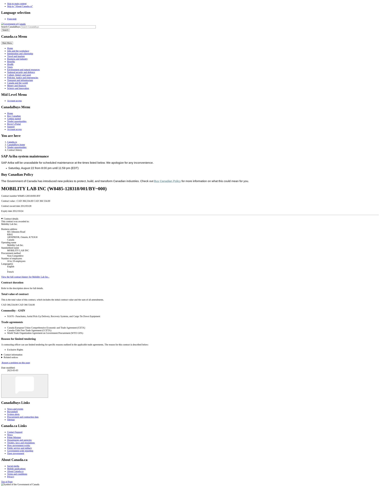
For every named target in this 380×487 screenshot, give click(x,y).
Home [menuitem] (10, 48)
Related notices (11, 357)
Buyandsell (12, 411)
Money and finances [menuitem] (16, 85)
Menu (7, 43)
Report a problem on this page (16, 362)
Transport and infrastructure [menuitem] (20, 80)
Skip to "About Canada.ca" (20, 6)
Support (11, 126)
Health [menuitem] (10, 64)
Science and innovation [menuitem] (18, 88)
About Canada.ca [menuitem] (15, 471)
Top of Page (7, 481)
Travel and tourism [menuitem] (16, 56)
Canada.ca (12, 142)
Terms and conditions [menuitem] (17, 474)
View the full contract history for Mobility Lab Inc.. (25, 277)
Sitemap (11, 419)
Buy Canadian (14, 116)
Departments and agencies (19, 440)
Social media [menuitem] (13, 466)
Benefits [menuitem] (11, 61)
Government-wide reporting (20, 450)
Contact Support (14, 432)
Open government (15, 453)
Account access (14, 100)
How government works (18, 445)
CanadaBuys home (16, 144)
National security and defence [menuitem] (21, 72)
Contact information (13, 354)
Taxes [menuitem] (10, 67)
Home (10, 113)
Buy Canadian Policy (167, 181)
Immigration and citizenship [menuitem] (20, 53)
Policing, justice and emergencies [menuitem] (22, 77)
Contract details (11, 218)
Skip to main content (16, 3)
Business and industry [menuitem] (17, 59)
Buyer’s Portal (14, 124)
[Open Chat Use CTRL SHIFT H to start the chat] (24, 386)
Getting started (14, 118)
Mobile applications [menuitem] (16, 468)
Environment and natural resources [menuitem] (23, 69)
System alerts (13, 414)
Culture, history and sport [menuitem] (19, 75)
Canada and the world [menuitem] (17, 83)
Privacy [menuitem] (10, 476)
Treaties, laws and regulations (21, 442)
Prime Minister (14, 437)
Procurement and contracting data (22, 417)
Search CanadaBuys (10, 26)
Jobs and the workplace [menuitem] (18, 51)
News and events (15, 409)
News (10, 434)
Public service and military (19, 448)
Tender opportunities (16, 121)
